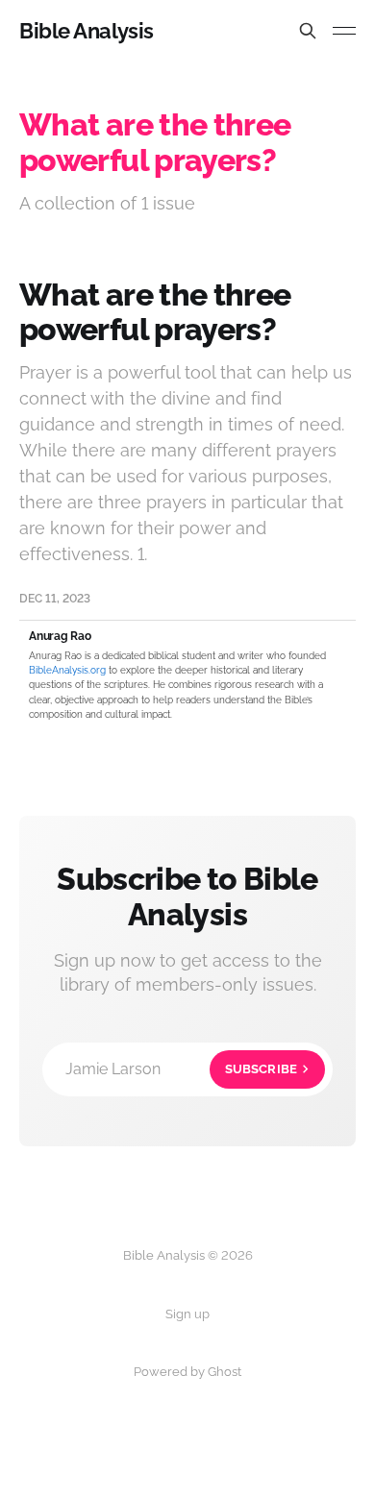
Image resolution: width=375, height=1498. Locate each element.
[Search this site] (307, 30)
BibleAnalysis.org (67, 670)
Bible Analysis (86, 30)
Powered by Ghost (187, 1371)
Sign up (187, 1314)
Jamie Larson (181, 1069)
